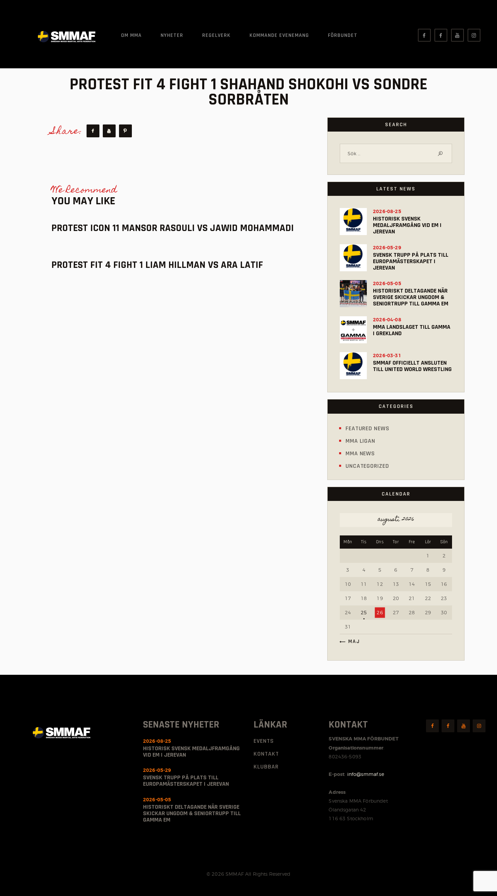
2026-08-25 (387, 211)
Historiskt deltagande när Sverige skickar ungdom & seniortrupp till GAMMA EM (410, 297)
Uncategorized (367, 466)
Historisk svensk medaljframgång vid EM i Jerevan (407, 225)
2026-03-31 (387, 355)
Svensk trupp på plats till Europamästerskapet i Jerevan (410, 261)
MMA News (360, 453)
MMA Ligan (360, 441)
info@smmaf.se (365, 774)
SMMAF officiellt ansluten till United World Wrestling (412, 366)
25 (364, 612)
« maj (351, 641)
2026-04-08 (387, 320)
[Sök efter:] (396, 153)
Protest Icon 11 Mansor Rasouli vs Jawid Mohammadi (172, 228)
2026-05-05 (387, 283)
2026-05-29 (387, 248)
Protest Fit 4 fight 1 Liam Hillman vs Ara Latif (157, 265)
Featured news (367, 428)
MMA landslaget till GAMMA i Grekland (411, 330)
